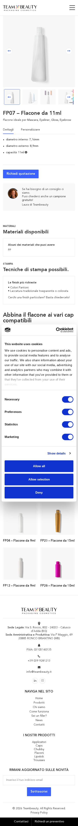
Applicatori (39, 742)
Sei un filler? (39, 715)
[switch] (67, 412)
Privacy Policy (39, 812)
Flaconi (39, 753)
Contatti (39, 724)
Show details (56, 453)
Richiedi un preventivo (49, 821)
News (39, 720)
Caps (39, 745)
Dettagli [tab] (8, 129)
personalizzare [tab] (30, 129)
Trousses (39, 760)
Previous (9, 97)
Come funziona (39, 711)
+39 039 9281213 (39, 660)
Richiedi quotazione (21, 173)
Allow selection (39, 479)
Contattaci (21, 821)
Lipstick (39, 756)
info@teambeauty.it (39, 671)
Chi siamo (39, 707)
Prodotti (39, 702)
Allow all (39, 466)
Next (69, 97)
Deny (39, 492)
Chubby (39, 749)
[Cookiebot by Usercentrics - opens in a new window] (56, 330)
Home (39, 698)
